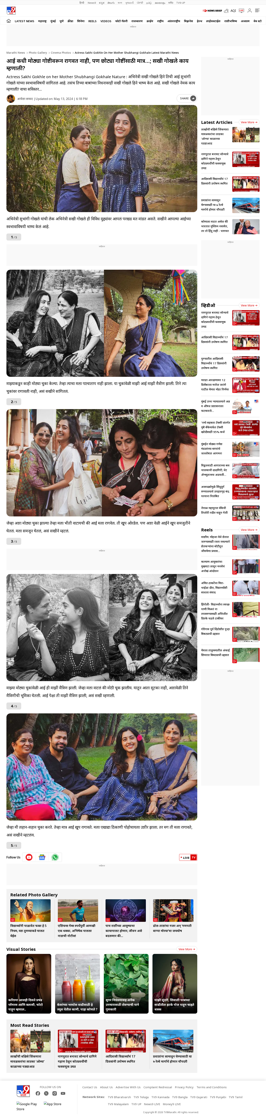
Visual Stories (21, 949)
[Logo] (11, 11)
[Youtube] (63, 1093)
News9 (92, 2)
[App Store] (55, 1106)
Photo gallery (37, 52)
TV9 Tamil (235, 1097)
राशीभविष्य (230, 21)
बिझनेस (188, 21)
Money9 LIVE (172, 1104)
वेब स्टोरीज (260, 21)
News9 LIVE (152, 1104)
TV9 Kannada (160, 1097)
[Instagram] (54, 1093)
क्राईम (150, 21)
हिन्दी (82, 2)
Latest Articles (216, 122)
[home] (8, 21)
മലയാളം (160, 2)
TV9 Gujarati (198, 1097)
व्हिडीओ (208, 305)
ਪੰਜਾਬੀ (140, 2)
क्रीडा (70, 21)
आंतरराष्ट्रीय (173, 21)
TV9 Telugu (141, 1097)
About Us (106, 1087)
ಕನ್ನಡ (101, 2)
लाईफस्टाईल (213, 21)
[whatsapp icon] (55, 857)
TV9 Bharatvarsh (119, 1097)
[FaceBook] (38, 1093)
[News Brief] (212, 10)
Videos (105, 21)
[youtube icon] (29, 857)
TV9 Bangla (180, 1097)
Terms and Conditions (211, 1087)
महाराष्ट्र (42, 21)
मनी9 (170, 2)
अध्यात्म (245, 21)
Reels (92, 21)
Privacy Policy (184, 1087)
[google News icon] (42, 857)
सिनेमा (81, 21)
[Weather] (227, 10)
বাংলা (120, 2)
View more (185, 949)
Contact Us (89, 1087)
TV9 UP (136, 1104)
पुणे (62, 21)
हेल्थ (199, 21)
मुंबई (53, 21)
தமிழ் (149, 2)
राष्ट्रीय (160, 21)
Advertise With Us (128, 1087)
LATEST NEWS (24, 21)
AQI (233, 11)
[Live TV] (240, 10)
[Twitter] (46, 1093)
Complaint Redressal (158, 1087)
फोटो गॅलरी (121, 21)
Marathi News (15, 52)
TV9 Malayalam (118, 1104)
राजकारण (137, 21)
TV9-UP (180, 2)
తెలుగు (111, 2)
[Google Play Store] (28, 1106)
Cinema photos (60, 52)
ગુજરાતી (129, 2)
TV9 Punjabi (218, 1097)
